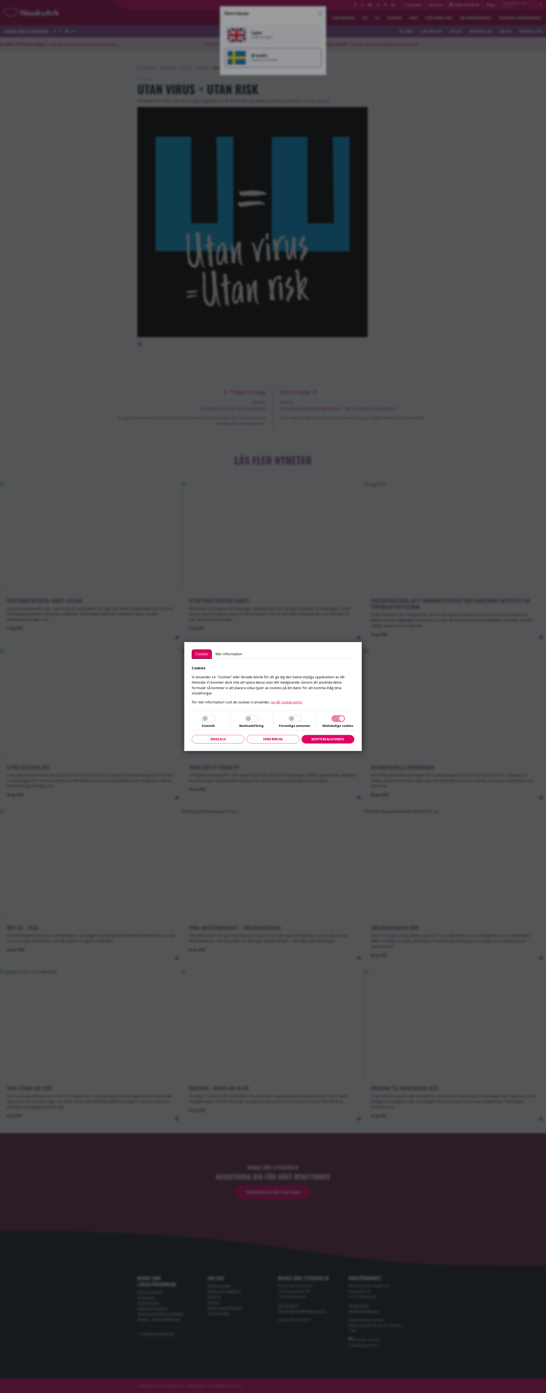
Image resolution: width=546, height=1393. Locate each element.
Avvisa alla (218, 739)
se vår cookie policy (286, 702)
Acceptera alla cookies (327, 739)
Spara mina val (273, 739)
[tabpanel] (273, 685)
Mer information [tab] (228, 654)
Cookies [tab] (201, 654)
